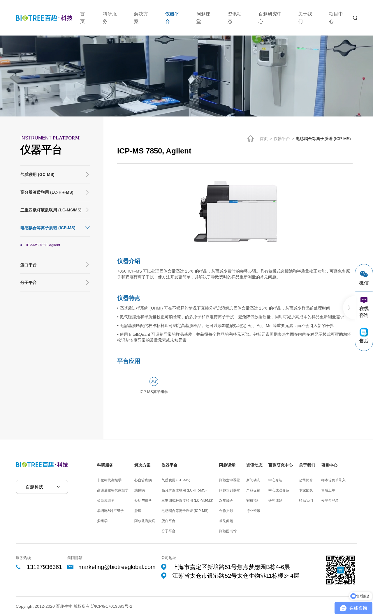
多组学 (102, 521)
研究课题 (275, 501)
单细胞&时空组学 (110, 511)
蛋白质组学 (106, 501)
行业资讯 (253, 511)
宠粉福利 (253, 501)
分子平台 (28, 282)
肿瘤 (137, 511)
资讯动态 (235, 17)
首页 (82, 17)
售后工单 (328, 490)
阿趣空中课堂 (229, 480)
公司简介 (306, 480)
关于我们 (305, 17)
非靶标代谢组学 (109, 480)
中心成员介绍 (278, 490)
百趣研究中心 (270, 17)
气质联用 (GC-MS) (37, 174)
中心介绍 (275, 480)
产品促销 (253, 490)
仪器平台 (172, 17)
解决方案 (141, 17)
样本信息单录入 (333, 480)
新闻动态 (253, 480)
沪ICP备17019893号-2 (111, 606)
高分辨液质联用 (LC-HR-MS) (46, 192)
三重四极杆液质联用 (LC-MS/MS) (51, 210)
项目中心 (336, 17)
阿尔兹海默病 (144, 521)
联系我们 (306, 501)
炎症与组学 (143, 501)
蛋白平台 (28, 264)
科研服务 (110, 17)
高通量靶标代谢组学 (113, 490)
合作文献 (226, 511)
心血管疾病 (143, 480)
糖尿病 (139, 490)
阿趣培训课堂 (229, 490)
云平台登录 (330, 501)
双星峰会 (226, 501)
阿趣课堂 (203, 17)
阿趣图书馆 (228, 531)
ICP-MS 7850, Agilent (43, 245)
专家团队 (306, 490)
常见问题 (226, 521)
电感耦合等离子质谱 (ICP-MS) (47, 227)
